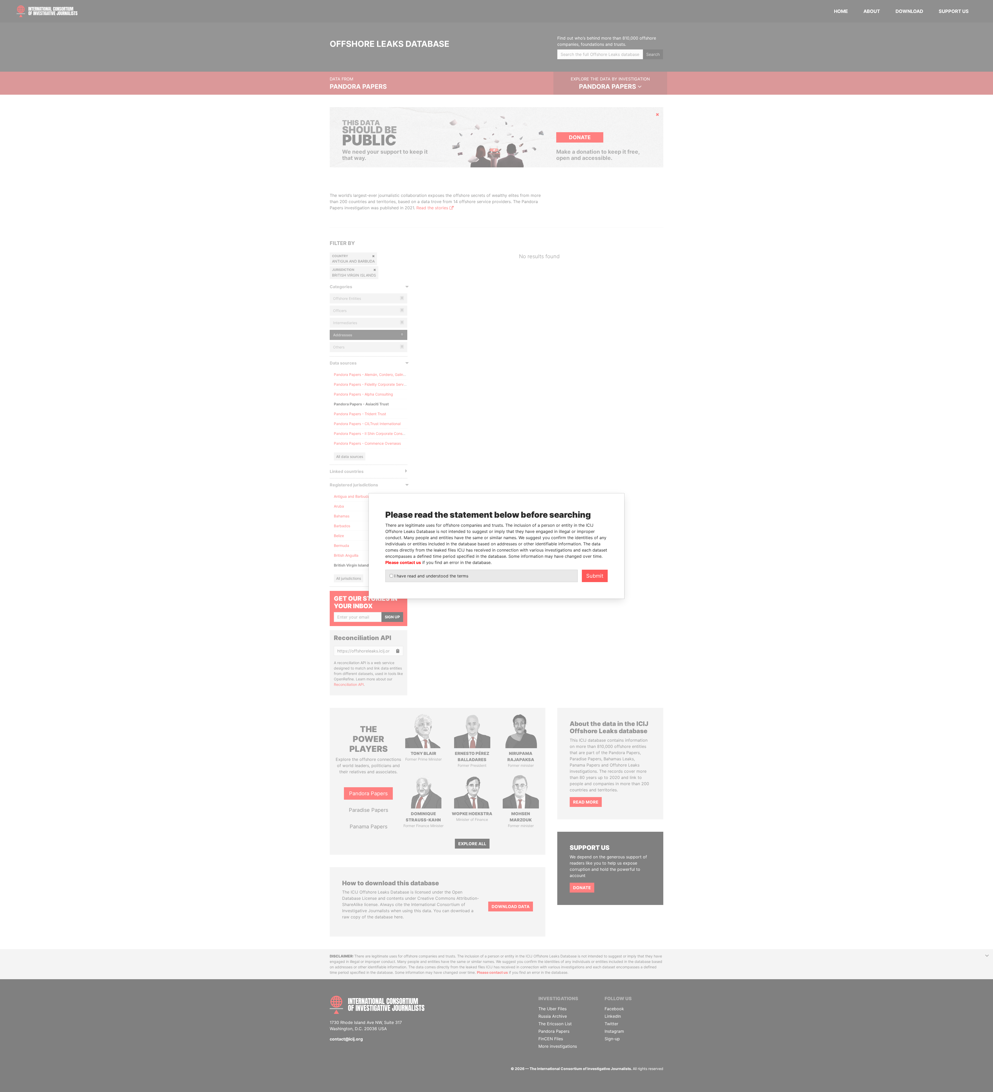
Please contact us (403, 562)
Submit (594, 576)
